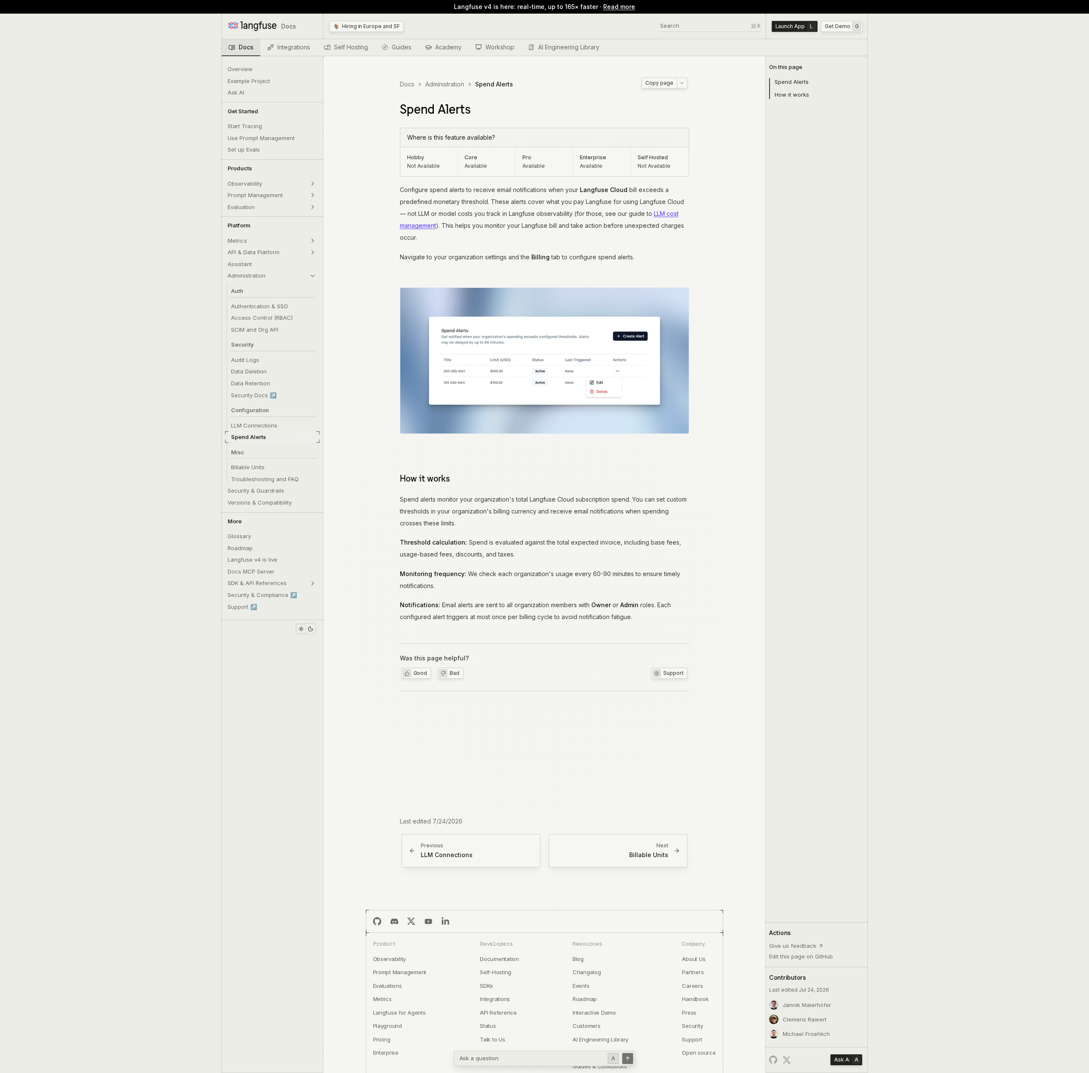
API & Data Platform (253, 252)
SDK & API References (257, 583)
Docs (407, 84)
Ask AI (236, 92)
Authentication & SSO (259, 306)
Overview (240, 69)
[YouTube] (428, 921)
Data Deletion (249, 371)
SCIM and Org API (254, 329)
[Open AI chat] (627, 1058)
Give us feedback (792, 945)
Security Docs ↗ (254, 395)
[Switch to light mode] (301, 629)
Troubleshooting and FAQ (265, 479)
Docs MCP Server (251, 571)
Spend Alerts (248, 436)
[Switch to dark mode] (310, 629)
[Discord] (394, 921)
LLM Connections (254, 425)
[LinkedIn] (445, 921)
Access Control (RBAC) (262, 317)
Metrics (237, 240)
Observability (245, 183)
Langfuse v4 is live (252, 559)
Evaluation (241, 207)
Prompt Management (255, 195)
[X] (411, 921)
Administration (246, 275)
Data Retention (250, 383)
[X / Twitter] (787, 1060)
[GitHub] (230, 629)
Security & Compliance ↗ (262, 594)
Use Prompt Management (261, 138)
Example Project (249, 80)
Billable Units (248, 467)
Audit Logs (245, 359)
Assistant (240, 264)
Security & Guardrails (256, 490)
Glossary (239, 536)
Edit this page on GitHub (801, 956)
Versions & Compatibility (260, 502)
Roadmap (240, 548)
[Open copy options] (682, 83)
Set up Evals (244, 149)
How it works (425, 478)
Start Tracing (245, 126)
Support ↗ (242, 606)
